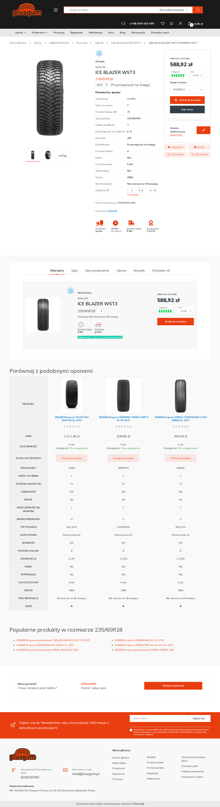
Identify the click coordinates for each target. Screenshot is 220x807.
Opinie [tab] (121, 270)
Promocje (59, 32)
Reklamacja (153, 778)
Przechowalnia (176, 154)
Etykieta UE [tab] (161, 270)
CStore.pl (138, 803)
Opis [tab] (75, 270)
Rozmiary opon (160, 32)
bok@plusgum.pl (85, 774)
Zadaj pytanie (176, 147)
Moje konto (119, 773)
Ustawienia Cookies (192, 776)
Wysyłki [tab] (139, 270)
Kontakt (151, 757)
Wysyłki (201, 147)
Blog (122, 32)
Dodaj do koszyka (190, 100)
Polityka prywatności (192, 771)
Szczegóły (133, 194)
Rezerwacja (138, 32)
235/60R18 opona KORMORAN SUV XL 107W (140, 640)
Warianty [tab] (57, 270)
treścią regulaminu (171, 730)
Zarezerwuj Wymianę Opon (193, 759)
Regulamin (76, 32)
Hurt (111, 32)
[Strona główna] (25, 10)
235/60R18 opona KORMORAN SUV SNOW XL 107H (45, 645)
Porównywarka (201, 154)
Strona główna (121, 757)
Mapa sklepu (119, 762)
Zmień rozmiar (178, 82)
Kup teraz (187, 109)
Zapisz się (199, 718)
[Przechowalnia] (163, 23)
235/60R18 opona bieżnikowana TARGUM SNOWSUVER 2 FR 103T (53, 640)
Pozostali (85, 292)
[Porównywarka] (171, 23)
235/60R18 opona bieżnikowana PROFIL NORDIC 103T (144, 649)
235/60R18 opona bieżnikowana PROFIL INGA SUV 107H (47, 649)
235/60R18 (104, 79)
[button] (176, 9)
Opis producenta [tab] (97, 270)
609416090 (176, 135)
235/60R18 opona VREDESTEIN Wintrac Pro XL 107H (144, 645)
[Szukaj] (198, 9)
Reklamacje (95, 32)
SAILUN (112, 211)
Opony (19, 32)
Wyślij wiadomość (173, 685)
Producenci (38, 32)
